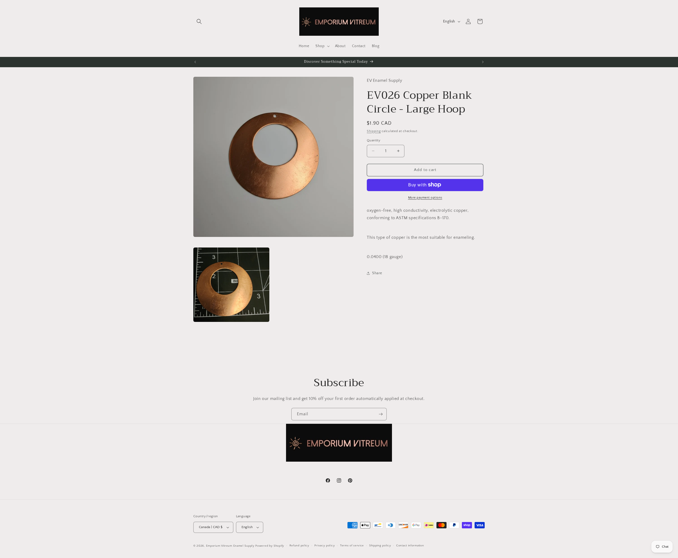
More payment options (425, 197)
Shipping (374, 131)
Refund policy (299, 545)
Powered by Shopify (269, 545)
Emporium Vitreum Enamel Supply (230, 545)
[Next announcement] (483, 62)
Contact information (410, 545)
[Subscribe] (380, 414)
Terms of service (352, 545)
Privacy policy (324, 545)
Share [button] (377, 273)
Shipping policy (380, 545)
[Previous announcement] (195, 62)
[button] (199, 21)
